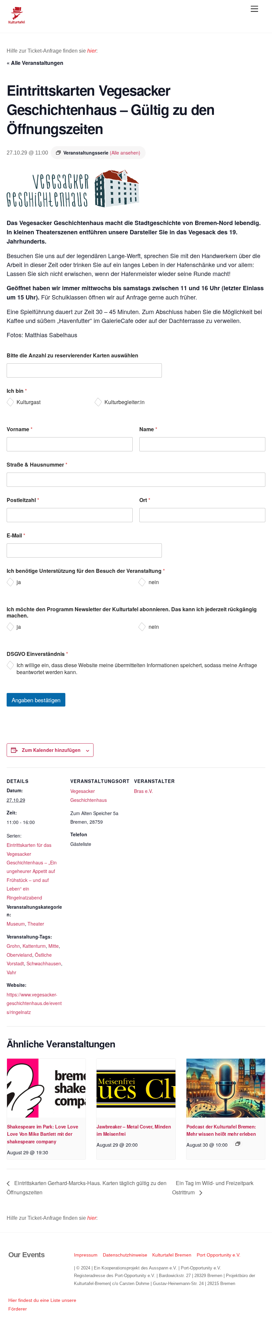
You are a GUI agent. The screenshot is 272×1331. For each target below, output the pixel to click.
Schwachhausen (44, 963)
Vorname (20, 429)
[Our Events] (16, 20)
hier (91, 51)
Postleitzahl (23, 500)
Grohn (13, 945)
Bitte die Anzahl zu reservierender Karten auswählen (72, 355)
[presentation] (46, 1088)
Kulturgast (28, 402)
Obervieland (19, 954)
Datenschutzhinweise (125, 1255)
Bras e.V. (143, 791)
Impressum (86, 1255)
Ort (144, 500)
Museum (16, 923)
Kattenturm (34, 945)
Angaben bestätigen (36, 700)
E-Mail (16, 535)
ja (19, 582)
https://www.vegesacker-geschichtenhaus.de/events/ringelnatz (34, 1003)
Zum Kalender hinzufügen (51, 750)
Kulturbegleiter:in (124, 402)
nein (154, 582)
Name (148, 429)
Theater (36, 923)
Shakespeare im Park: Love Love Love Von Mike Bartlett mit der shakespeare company (42, 1134)
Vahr (11, 972)
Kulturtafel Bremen (171, 1255)
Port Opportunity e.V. (218, 1255)
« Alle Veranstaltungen (35, 63)
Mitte (53, 945)
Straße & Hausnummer (37, 464)
